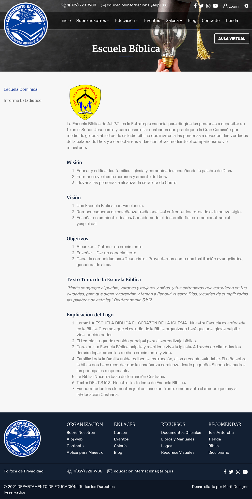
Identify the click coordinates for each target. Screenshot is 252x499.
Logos (166, 445)
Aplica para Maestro (85, 452)
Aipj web (75, 439)
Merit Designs (235, 486)
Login (233, 6)
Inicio (66, 20)
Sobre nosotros (91, 20)
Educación (125, 20)
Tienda (231, 20)
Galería (173, 20)
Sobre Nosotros (81, 432)
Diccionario (218, 452)
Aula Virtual (231, 38)
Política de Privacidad (24, 471)
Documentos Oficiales (181, 432)
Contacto (211, 20)
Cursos (120, 432)
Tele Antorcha (221, 432)
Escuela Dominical (21, 89)
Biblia (213, 445)
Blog (192, 20)
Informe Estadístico (23, 100)
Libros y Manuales (177, 439)
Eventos (152, 20)
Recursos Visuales (177, 452)
